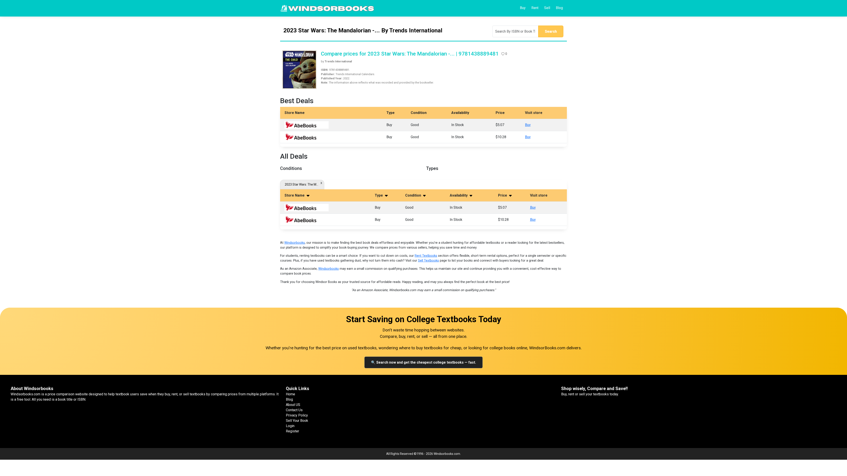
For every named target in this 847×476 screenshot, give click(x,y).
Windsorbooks (294, 243)
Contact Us (294, 410)
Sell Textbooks (428, 260)
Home (290, 394)
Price (503, 195)
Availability (459, 195)
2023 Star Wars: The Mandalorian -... (302, 184)
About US (293, 405)
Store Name (295, 195)
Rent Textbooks (426, 256)
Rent (534, 8)
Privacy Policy (297, 415)
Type (379, 195)
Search (551, 31)
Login (290, 426)
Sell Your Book (297, 420)
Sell (547, 8)
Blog (559, 8)
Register (292, 431)
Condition (413, 195)
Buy (523, 8)
